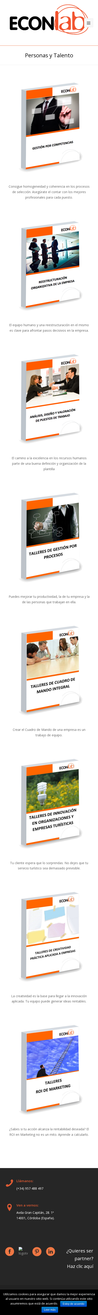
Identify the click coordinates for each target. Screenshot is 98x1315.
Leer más (50, 1309)
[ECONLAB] (49, 21)
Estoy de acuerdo (73, 1303)
